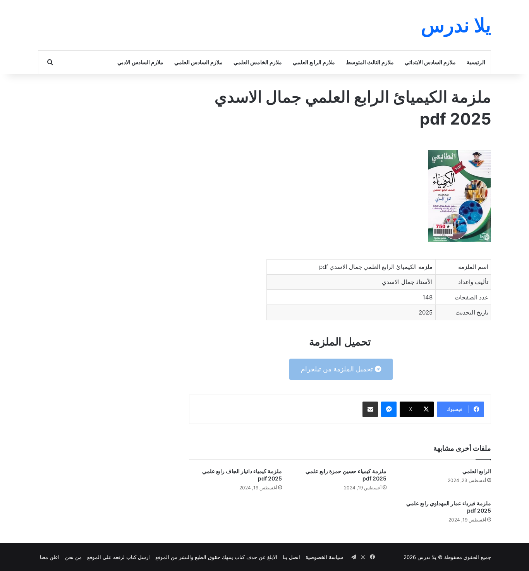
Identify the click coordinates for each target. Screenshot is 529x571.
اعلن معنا (50, 557)
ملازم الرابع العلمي (314, 62)
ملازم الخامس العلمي (258, 62)
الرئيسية (476, 62)
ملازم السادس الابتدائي (430, 62)
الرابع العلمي (476, 471)
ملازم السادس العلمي (198, 62)
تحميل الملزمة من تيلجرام (338, 369)
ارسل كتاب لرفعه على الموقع (118, 557)
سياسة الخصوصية (324, 557)
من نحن (73, 557)
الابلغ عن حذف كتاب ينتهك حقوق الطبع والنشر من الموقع (216, 557)
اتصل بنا (291, 557)
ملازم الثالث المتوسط (370, 62)
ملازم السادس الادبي (140, 62)
